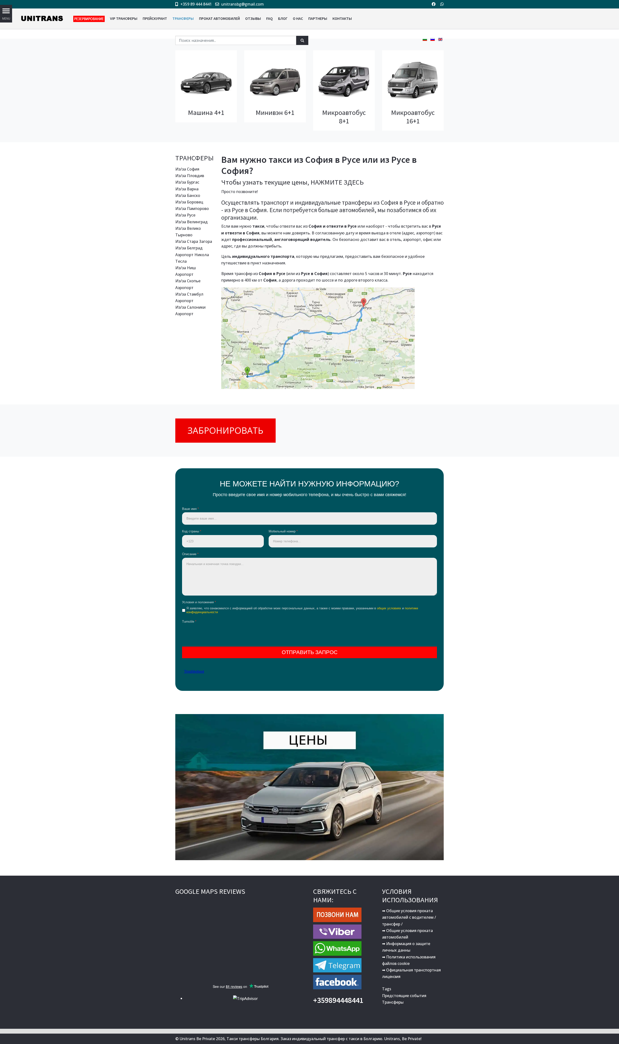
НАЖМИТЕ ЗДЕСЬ (337, 182)
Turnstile (189, 621)
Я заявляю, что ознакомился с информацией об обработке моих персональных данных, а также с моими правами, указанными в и (302, 610)
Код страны (191, 531)
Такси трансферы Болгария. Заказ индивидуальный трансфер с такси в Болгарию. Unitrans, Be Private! (324, 1038)
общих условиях (389, 608)
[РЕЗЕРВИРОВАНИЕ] (89, 18)
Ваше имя (190, 509)
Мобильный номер (283, 531)
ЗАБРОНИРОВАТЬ (225, 430)
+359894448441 (338, 1000)
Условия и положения (199, 602)
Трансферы (393, 1002)
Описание (190, 554)
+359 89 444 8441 (196, 4)
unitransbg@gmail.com (242, 4)
